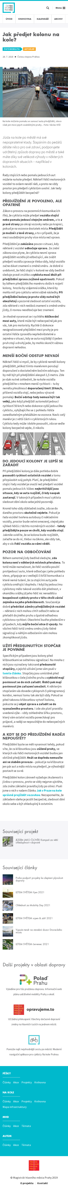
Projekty (26, 1082)
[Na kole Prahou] (34, 1040)
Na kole (8, 1092)
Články (7, 1082)
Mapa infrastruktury (15, 1107)
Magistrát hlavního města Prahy (32, 1177)
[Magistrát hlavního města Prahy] (34, 1165)
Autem (7, 1136)
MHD (6, 1117)
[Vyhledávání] (48, 8)
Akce (16, 1082)
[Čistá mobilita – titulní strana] (8, 7)
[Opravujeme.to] (34, 1010)
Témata (26, 1126)
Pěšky (7, 1073)
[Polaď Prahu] (34, 979)
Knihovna (40, 1082)
